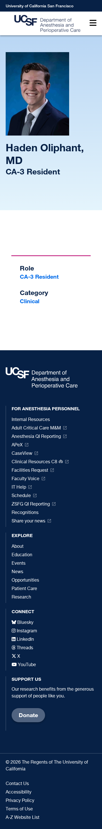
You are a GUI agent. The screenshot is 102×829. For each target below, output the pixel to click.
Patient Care (24, 589)
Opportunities (25, 580)
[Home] (46, 23)
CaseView (22, 453)
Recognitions (25, 513)
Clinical (29, 301)
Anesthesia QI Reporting (36, 437)
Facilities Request (30, 470)
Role (27, 268)
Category (34, 292)
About (18, 546)
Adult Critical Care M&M (36, 428)
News (17, 572)
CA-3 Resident (39, 276)
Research (21, 597)
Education (22, 555)
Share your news (28, 521)
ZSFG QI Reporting (31, 504)
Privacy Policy (20, 801)
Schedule (21, 496)
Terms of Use (19, 809)
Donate (28, 715)
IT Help (19, 487)
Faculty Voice (25, 479)
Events (19, 563)
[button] (92, 23)
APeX (17, 445)
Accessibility (18, 792)
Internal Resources (31, 420)
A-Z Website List (22, 817)
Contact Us (17, 784)
